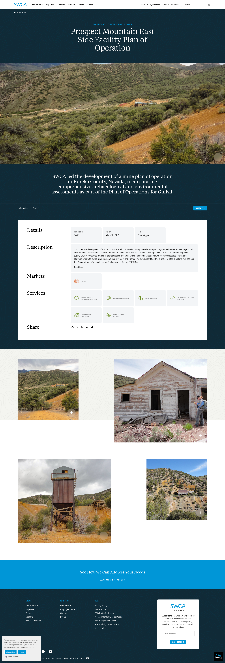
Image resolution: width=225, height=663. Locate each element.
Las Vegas (143, 235)
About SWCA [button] (37, 4)
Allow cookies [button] (10, 652)
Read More (79, 267)
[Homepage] (20, 4)
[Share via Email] (87, 327)
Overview (23, 208)
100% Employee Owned (150, 4)
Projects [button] (61, 4)
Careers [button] (71, 4)
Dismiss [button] (22, 652)
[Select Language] (209, 5)
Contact (166, 4)
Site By (83, 658)
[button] (12, 657)
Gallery (36, 208)
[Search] (183, 5)
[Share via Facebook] (72, 327)
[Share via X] (77, 327)
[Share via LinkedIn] (82, 327)
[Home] (15, 12)
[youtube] (50, 651)
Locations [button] (175, 4)
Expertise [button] (50, 4)
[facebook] (43, 651)
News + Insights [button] (86, 4)
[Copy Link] (92, 327)
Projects (22, 12)
